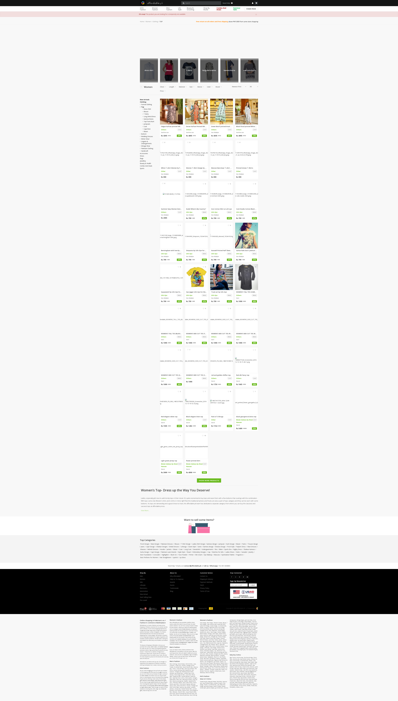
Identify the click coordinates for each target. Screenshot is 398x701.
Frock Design (144, 544)
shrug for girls (249, 631)
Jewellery (143, 161)
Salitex (211, 666)
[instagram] (235, 577)
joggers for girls (233, 642)
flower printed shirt (193, 461)
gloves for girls (242, 646)
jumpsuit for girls (218, 683)
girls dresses (143, 680)
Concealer (156, 555)
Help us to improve (176, 579)
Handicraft (144, 151)
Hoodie (162, 549)
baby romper (244, 662)
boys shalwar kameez (245, 659)
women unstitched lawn (185, 635)
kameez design (212, 544)
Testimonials (174, 588)
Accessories (144, 153)
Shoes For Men (181, 692)
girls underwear (245, 637)
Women (148, 21)
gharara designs (210, 688)
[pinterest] (239, 577)
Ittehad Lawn (218, 671)
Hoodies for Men (177, 676)
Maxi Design (155, 544)
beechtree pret (203, 668)
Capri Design (150, 547)
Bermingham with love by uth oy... (171, 250)
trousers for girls (236, 637)
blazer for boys (238, 667)
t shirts (146, 114)
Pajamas (188, 684)
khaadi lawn (203, 652)
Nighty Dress (237, 549)
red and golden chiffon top (221, 375)
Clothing (155, 21)
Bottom (143, 134)
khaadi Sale (219, 641)
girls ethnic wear (146, 687)
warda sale (211, 635)
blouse (146, 111)
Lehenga (184, 547)
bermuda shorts (236, 673)
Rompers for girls (246, 623)
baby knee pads (239, 682)
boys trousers (233, 671)
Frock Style (230, 547)
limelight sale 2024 (218, 654)
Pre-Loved (143, 600)
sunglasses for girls (243, 648)
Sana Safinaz (217, 663)
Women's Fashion (206, 620)
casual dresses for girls (208, 683)
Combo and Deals (146, 166)
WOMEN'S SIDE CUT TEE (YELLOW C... (196, 334)
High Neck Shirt (177, 678)
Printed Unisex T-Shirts (244, 168)
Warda (201, 666)
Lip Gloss (183, 557)
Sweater (186, 681)
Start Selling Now (145, 597)
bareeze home (203, 657)
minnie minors (242, 685)
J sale (194, 664)
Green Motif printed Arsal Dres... (221, 126)
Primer (191, 555)
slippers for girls (250, 640)
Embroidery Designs (199, 552)
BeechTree (219, 665)
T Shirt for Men (180, 668)
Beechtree (214, 630)
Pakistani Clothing (147, 148)
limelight (195, 678)
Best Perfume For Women (149, 557)
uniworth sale (187, 673)
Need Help (226, 3)
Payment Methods (206, 582)
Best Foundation (145, 555)
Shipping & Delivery (206, 579)
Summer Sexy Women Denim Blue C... (171, 209)
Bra (216, 549)
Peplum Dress (241, 547)
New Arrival (144, 594)
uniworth (172, 665)
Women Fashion (155, 9)
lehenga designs (240, 620)
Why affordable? (175, 576)
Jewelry (251, 552)
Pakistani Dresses (167, 544)
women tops (185, 632)
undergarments (183, 642)
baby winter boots (241, 681)
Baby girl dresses (212, 681)
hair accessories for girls (251, 649)
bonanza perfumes (184, 695)
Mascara (217, 555)
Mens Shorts (189, 682)
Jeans (142, 547)
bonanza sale (213, 624)
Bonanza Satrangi (210, 672)
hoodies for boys (238, 670)
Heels (238, 552)
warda (222, 669)
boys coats (236, 668)
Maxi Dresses (252, 547)
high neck (250, 628)
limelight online (190, 665)
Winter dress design (243, 626)
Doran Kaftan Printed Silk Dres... (196, 126)
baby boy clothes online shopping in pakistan (243, 662)
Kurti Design (230, 544)
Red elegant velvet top (169, 417)
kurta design (241, 621)
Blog (171, 591)
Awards (172, 582)
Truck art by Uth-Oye (219, 292)
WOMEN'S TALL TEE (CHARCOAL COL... (246, 292)
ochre (241, 687)
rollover (238, 687)
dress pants (232, 676)
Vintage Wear (145, 146)
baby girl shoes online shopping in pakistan (240, 638)
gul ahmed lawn (179, 673)
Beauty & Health (145, 163)
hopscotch (254, 684)
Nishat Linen (224, 663)
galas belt (245, 682)
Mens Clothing (173, 664)
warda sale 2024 (221, 624)
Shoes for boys (236, 677)
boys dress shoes (253, 679)
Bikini (221, 549)
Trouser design (253, 544)
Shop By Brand (206, 9)
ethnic (182, 678)
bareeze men (203, 632)
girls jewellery (233, 649)
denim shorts (247, 674)
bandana (186, 654)
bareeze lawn (224, 666)
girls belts (236, 646)
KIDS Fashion (143, 9)
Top (142, 107)
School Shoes (176, 695)
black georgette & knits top (246, 417)
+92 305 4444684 (224, 566)
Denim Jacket (188, 678)
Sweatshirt (196, 549)
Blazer (238, 544)
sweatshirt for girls (234, 628)
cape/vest (229, 70)
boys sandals (244, 677)
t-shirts (191, 632)
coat (209, 70)
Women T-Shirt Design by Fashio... (196, 168)
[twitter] (243, 577)
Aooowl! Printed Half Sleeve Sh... (221, 250)
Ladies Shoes (229, 552)
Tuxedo (171, 667)
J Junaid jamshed (240, 643)
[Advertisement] (199, 39)
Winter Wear (145, 139)
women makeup (181, 639)
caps (190, 654)
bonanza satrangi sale (178, 681)
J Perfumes (175, 682)
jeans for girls (239, 634)
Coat (180, 549)
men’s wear (154, 647)
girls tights (232, 634)
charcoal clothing (177, 670)
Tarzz (213, 668)
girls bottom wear (238, 632)
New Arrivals (144, 100)
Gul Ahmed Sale (178, 667)
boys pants (253, 674)
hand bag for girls (241, 649)
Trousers (188, 685)
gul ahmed (187, 687)
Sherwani (172, 673)
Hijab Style (181, 552)
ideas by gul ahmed (187, 679)
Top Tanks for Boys (248, 657)
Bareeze (213, 644)
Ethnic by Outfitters (220, 668)
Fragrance (239, 555)
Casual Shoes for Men (191, 692)
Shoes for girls (252, 637)
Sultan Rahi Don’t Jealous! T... (246, 250)
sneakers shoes (250, 677)
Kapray (209, 668)
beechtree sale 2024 (211, 643)
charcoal (184, 665)
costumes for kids (234, 651)
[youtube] (247, 577)
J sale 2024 (188, 675)
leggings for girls (247, 632)
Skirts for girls (247, 635)
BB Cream (198, 555)
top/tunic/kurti (169, 70)
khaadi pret (218, 669)
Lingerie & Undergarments (146, 142)
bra (193, 642)
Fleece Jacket (173, 679)
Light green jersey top (169, 461)
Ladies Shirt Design (198, 544)
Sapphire (212, 671)
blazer (249, 70)
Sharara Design (220, 547)
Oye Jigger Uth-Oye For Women (196, 292)
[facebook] (231, 577)
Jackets (169, 549)
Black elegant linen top (194, 417)
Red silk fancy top (242, 375)
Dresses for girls (203, 681)
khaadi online (222, 633)
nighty (189, 642)
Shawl (189, 552)
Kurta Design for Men (179, 675)
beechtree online (213, 627)
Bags (141, 158)
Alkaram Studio (212, 665)
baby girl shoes (233, 640)
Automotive (144, 591)
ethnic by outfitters (189, 668)
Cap (209, 552)
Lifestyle (143, 585)
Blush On (174, 555)
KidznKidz (219, 681)
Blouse (177, 544)
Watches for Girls (218, 552)
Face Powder (182, 555)
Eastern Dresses (217, 686)
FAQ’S (202, 585)
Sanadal (244, 552)
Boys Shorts (250, 673)
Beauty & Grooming (190, 9)
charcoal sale (178, 689)
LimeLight (206, 666)
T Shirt (174, 668)
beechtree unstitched (205, 655)
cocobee (248, 685)
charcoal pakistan (185, 676)
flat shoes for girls (242, 640)
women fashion (164, 647)
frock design (150, 680)
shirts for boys (240, 657)
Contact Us (203, 576)
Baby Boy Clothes (235, 655)
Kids (141, 582)
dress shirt (147, 109)
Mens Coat (178, 679)
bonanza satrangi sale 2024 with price (185, 693)
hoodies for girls (243, 628)
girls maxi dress (248, 620)
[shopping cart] (256, 3)
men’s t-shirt (187, 653)
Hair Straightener (165, 557)
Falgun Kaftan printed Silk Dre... (171, 126)
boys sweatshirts (253, 670)
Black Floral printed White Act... (246, 126)
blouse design (248, 621)
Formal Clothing (146, 104)
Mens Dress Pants (181, 685)
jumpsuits (189, 70)
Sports (142, 168)
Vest (193, 670)
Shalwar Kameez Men (186, 689)
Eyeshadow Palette (227, 555)
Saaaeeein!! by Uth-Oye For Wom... (171, 292)
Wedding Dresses (147, 136)
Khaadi (201, 627)
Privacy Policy (204, 588)
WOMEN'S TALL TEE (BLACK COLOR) (171, 334)
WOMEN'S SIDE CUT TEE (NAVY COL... (246, 334)
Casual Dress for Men (188, 667)
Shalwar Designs (161, 547)
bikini (195, 642)
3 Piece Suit (178, 665)
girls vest (235, 631)
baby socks (251, 682)
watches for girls (253, 648)
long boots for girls (250, 642)
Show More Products (209, 480)
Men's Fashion (175, 661)
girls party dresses (208, 686)
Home (142, 21)
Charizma (206, 671)
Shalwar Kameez (249, 549)
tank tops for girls (237, 623)
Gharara (143, 549)
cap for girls (249, 646)
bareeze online (220, 647)
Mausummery (217, 666)
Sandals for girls (248, 643)
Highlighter (165, 555)
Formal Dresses (181, 664)
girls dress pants (239, 635)
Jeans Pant (176, 684)
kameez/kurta (149, 70)
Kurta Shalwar (178, 690)
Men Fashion (169, 9)
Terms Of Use (204, 591)
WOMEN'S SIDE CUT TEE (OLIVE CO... (171, 375)
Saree (199, 547)
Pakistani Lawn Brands (168, 552)
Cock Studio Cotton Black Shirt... (246, 209)
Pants (244, 544)
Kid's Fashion (204, 676)
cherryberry (232, 687)
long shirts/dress (150, 116)
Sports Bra (227, 549)
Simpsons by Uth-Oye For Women (196, 250)
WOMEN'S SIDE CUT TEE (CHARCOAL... (196, 375)
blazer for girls (237, 629)
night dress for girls (243, 624)
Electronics (143, 588)
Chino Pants (183, 684)
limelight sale (178, 671)
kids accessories (249, 681)
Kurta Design (144, 552)
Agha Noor (224, 665)
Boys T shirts (233, 657)
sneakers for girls (242, 642)
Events (172, 585)
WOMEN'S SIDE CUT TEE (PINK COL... (221, 334)
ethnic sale (172, 693)
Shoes (142, 156)
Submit (252, 585)
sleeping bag (233, 684)
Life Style (179, 9)
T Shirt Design (185, 544)
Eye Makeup (208, 555)
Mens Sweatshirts (186, 670)
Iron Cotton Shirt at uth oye (221, 209)
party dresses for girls (160, 680)
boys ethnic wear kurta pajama (160, 685)
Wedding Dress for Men (187, 671)
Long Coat (187, 549)
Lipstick (175, 557)
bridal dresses (186, 629)
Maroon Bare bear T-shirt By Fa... (221, 168)
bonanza (182, 687)
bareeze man (207, 636)
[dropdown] (252, 3)
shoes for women (174, 644)
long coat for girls (242, 631)
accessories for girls (249, 645)
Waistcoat (175, 692)
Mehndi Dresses (152, 549)
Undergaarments (207, 549)
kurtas (171, 634)
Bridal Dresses (174, 547)
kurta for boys (236, 660)
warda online (221, 649)
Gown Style (192, 547)
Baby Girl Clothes (205, 679)
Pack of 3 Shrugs (217, 417)
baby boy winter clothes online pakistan (242, 665)
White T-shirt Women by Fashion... (171, 168)
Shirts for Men (189, 664)
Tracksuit (172, 671)
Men (141, 576)
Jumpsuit (221, 544)
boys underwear (241, 671)
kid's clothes (145, 675)
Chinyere (212, 669)
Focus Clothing (193, 695)
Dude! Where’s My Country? (196, 209)
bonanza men (185, 690)
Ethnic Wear (176, 687)
